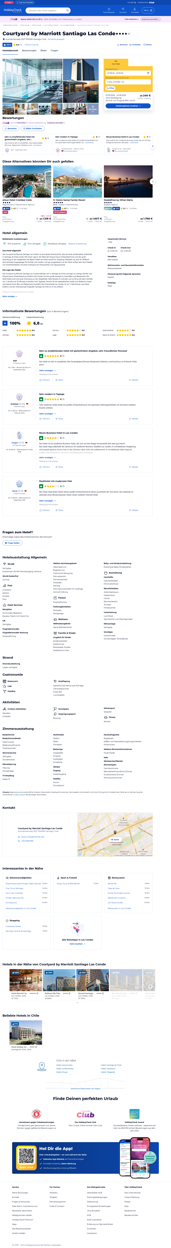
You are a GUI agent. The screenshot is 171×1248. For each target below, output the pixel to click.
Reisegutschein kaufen (22, 1215)
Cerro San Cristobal (14, 893)
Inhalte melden (18, 1233)
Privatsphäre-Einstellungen (99, 1206)
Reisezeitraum (111, 69)
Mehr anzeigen (9, 296)
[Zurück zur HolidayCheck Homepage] (13, 10)
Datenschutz (92, 1202)
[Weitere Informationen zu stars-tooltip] (128, 34)
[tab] (116, 62)
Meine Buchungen (20, 1193)
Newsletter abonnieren (22, 1211)
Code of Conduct (57, 1206)
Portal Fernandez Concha (119, 893)
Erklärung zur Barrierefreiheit (100, 1224)
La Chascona (11, 903)
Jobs (126, 1206)
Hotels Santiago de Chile (111, 1065)
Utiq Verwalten (93, 1211)
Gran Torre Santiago (14, 888)
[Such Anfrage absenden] (68, 11)
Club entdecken (131, 19)
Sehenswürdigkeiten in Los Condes (21, 908)
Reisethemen (130, 1211)
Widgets (53, 1197)
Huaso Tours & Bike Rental (68, 883)
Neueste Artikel (131, 1215)
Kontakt (131, 2)
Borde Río (112, 883)
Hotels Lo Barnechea (64, 1068)
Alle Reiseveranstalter (21, 1229)
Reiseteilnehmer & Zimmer (117, 78)
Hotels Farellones (108, 1068)
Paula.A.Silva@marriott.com (32, 837)
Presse (127, 1202)
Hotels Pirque (62, 1072)
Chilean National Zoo (15, 898)
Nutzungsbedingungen (97, 1197)
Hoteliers (53, 1193)
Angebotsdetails (19, 795)
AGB (89, 1215)
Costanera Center (13, 926)
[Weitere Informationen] (37, 219)
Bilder (44, 50)
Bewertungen (29, 50)
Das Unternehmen (132, 1193)
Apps (14, 1224)
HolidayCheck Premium (22, 1220)
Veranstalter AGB (94, 1193)
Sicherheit (91, 1229)
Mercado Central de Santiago (18, 931)
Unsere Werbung (131, 1197)
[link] (109, 10)
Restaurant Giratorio (117, 898)
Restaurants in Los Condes (119, 908)
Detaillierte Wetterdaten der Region (86, 1088)
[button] (32, 81)
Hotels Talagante (108, 1072)
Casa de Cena (113, 888)
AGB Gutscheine (94, 1220)
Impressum (92, 1233)
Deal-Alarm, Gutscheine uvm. (25, 1206)
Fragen (54, 50)
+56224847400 (27, 841)
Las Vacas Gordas (115, 903)
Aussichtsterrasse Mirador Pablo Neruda (23, 883)
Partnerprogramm (58, 1202)
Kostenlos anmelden (150, 19)
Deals (8, 2)
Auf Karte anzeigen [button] (56, 39)
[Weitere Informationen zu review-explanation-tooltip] (37, 45)
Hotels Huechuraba (64, 1065)
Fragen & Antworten (21, 1202)
